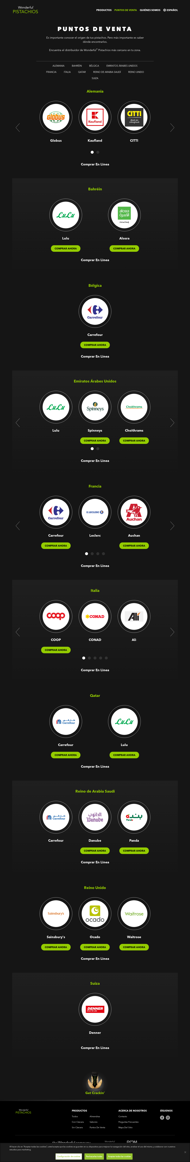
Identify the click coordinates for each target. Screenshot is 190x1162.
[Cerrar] (185, 1152)
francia (51, 71)
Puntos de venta (125, 10)
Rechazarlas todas (94, 1156)
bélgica (94, 65)
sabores (93, 1122)
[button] (92, 152)
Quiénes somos (150, 10)
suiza (95, 78)
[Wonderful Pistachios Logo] (25, 12)
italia (67, 71)
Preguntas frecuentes (128, 1122)
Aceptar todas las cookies (119, 1156)
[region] (95, 1152)
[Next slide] (172, 127)
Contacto (122, 1116)
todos (75, 1116)
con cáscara (78, 1122)
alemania (58, 65)
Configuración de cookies (68, 1156)
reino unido (136, 71)
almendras (95, 1116)
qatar (82, 71)
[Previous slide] (18, 127)
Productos (103, 10)
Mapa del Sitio (125, 1127)
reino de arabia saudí (107, 71)
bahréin (77, 65)
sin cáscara (77, 1127)
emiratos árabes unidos (121, 65)
